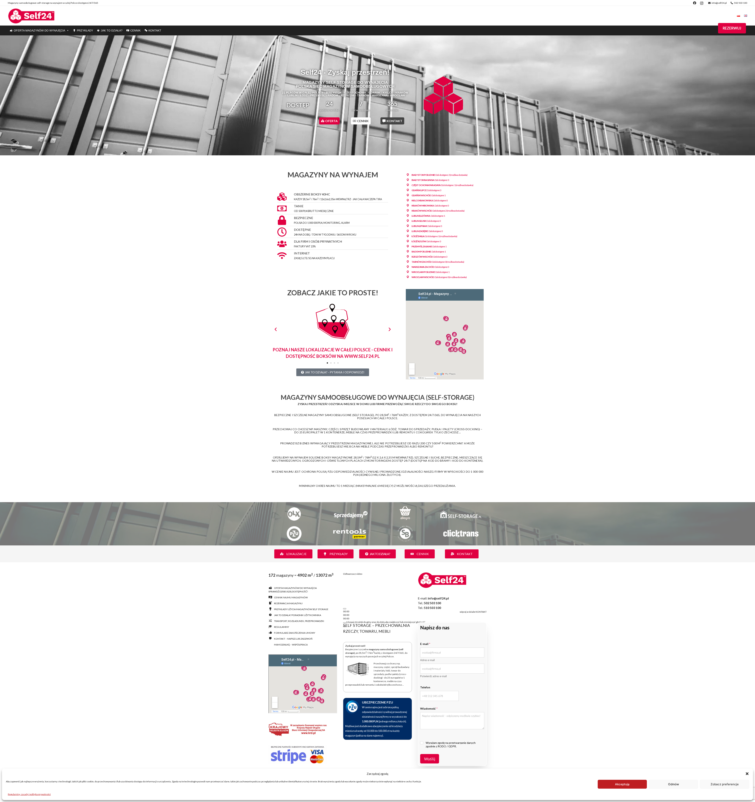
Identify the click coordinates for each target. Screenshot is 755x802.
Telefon (425, 687)
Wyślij (429, 758)
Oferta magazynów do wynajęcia (39, 30)
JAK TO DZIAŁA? (111, 30)
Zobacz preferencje (725, 784)
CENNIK (135, 30)
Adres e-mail (427, 660)
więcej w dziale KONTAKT (473, 611)
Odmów (673, 784)
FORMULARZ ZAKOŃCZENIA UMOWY (294, 632)
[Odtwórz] (344, 618)
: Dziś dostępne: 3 (426, 190)
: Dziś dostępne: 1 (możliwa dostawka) (442, 185)
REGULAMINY (281, 626)
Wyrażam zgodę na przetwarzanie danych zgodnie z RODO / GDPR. (451, 744)
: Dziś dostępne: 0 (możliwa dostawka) (438, 261)
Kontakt (154, 30)
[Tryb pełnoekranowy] (344, 635)
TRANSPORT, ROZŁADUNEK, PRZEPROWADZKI (299, 621)
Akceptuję (622, 784)
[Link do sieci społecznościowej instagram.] (701, 2)
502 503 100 (740, 2)
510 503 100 (432, 608)
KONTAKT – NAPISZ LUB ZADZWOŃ (293, 638)
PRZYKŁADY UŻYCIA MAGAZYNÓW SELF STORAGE (301, 609)
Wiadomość (429, 708)
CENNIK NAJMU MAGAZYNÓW (291, 597)
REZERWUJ (732, 28)
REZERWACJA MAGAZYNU (288, 603)
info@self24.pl (719, 2)
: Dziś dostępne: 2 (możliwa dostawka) (440, 174)
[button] (747, 774)
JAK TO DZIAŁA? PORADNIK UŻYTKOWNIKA (297, 615)
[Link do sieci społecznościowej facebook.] (694, 2)
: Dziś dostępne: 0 (430, 180)
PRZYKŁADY (85, 30)
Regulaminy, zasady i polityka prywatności (29, 794)
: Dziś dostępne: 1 (429, 195)
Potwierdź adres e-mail (433, 676)
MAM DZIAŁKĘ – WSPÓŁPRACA (291, 644)
